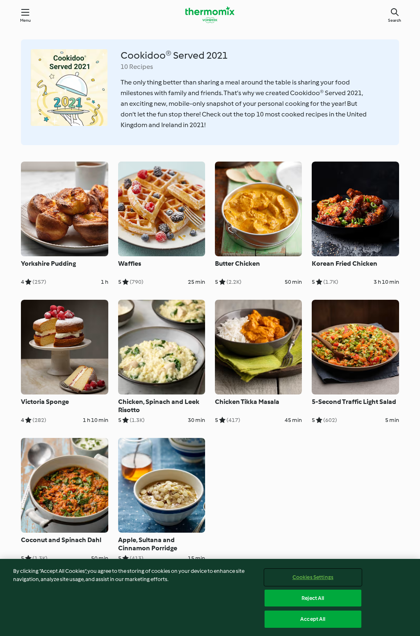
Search (394, 20)
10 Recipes (137, 67)
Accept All (312, 619)
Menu (25, 20)
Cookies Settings (312, 577)
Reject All (312, 598)
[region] (210, 597)
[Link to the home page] (210, 15)
